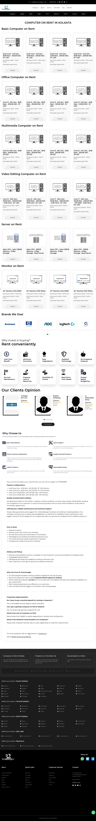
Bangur (24, 721)
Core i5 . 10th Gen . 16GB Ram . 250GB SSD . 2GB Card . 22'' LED (36, 201)
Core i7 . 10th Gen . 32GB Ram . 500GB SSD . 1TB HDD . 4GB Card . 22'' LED (83, 202)
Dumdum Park (81, 721)
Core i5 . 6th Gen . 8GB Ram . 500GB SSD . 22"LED (36, 152)
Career (3, 782)
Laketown (5, 721)
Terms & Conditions (7, 773)
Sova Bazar (62, 723)
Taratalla (24, 688)
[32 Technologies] (59, 2)
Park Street (25, 708)
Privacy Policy (5, 775)
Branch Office (76, 779)
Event (26, 787)
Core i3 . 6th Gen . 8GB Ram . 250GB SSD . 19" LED (12, 104)
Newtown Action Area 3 (46, 746)
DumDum (43, 726)
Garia (41, 686)
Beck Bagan (6, 708)
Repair (83, 14)
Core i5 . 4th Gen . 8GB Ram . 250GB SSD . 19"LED (83, 152)
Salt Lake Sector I (7, 736)
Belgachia (42, 723)
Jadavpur (5, 686)
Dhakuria (5, 693)
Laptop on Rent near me (22, 671)
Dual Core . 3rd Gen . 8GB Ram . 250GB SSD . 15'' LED (83, 56)
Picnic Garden (81, 693)
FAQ (63, 7)
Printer (65, 14)
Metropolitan (6, 706)
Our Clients (28, 782)
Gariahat (42, 693)
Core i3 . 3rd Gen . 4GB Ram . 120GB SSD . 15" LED (83, 104)
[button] (47, 334)
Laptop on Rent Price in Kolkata (39, 671)
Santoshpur (80, 688)
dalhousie (61, 711)
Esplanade (61, 708)
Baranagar (24, 726)
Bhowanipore (81, 706)
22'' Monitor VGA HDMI (12, 291)
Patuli (60, 691)
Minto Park (43, 708)
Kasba (23, 691)
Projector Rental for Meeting (74, 671)
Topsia (4, 691)
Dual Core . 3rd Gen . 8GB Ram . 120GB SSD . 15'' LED (12, 56)
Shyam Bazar (80, 723)
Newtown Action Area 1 (9, 746)
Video (30, 14)
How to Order (52, 777)
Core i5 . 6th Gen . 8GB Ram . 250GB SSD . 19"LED (59, 152)
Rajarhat (5, 726)
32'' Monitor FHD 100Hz (83, 291)
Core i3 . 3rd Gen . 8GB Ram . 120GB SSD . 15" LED (59, 104)
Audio (39, 14)
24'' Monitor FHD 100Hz (36, 291)
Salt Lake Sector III (45, 736)
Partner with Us (6, 787)
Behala (79, 691)
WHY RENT (57, 7)
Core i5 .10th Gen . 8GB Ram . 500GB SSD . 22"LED (12, 152)
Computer (12, 14)
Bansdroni (61, 688)
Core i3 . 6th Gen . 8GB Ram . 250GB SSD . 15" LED (36, 104)
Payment (51, 775)
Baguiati (61, 721)
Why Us (27, 780)
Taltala (42, 711)
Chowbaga (24, 696)
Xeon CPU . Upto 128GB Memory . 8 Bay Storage (12, 251)
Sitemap (4, 777)
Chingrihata (25, 706)
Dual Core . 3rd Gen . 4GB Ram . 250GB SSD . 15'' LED (59, 56)
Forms (50, 784)
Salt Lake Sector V (82, 736)
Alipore (42, 688)
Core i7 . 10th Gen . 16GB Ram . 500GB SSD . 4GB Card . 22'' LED (59, 201)
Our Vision (28, 775)
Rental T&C (52, 773)
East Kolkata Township (46, 691)
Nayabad (61, 693)
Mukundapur (25, 693)
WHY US (49, 7)
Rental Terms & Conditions (21, 637)
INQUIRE (12, 70)
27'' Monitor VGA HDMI (59, 291)
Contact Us (43, 633)
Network (56, 14)
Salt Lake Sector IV (64, 736)
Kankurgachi (62, 706)
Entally (23, 711)
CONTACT (69, 7)
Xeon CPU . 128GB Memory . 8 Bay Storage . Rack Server (35, 251)
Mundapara (43, 696)
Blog (3, 780)
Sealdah (79, 708)
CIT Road (5, 711)
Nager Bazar (25, 723)
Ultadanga (61, 726)
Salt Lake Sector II (26, 736)
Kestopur (42, 721)
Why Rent (28, 777)
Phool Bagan (43, 706)
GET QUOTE (48, 424)
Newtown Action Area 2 (28, 746)
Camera (74, 14)
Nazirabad (5, 696)
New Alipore (6, 688)
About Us (27, 773)
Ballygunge (25, 686)
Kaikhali (5, 723)
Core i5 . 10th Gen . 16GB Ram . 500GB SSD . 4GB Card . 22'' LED (12, 201)
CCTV (47, 14)
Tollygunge (62, 686)
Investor (4, 784)
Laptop (22, 14)
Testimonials (28, 784)
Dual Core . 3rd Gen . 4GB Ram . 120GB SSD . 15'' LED (36, 56)
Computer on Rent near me (57, 671)
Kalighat (79, 686)
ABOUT (43, 7)
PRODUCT (35, 7)
